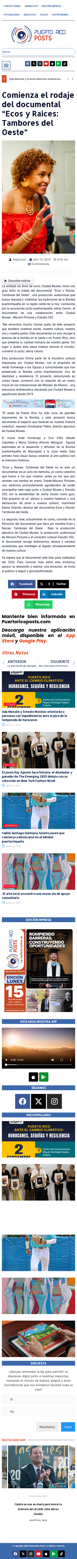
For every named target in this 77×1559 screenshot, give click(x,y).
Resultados (47, 1427)
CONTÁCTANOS (12, 6)
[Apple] (52, 63)
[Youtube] (46, 63)
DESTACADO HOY (38, 1496)
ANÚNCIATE (31, 6)
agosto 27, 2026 (12, 725)
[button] (6, 65)
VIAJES (44, 14)
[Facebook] (27, 63)
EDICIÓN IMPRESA (51, 6)
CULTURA (10, 765)
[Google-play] (58, 63)
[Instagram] (40, 63)
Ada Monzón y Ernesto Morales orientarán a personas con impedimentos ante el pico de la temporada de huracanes (34, 716)
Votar (68, 1427)
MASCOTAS (30, 14)
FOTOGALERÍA (12, 14)
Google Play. (33, 641)
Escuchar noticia (19, 281)
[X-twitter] (33, 63)
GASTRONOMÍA (60, 14)
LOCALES (10, 704)
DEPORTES (11, 825)
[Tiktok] (64, 63)
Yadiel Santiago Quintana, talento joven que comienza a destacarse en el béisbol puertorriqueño (33, 837)
